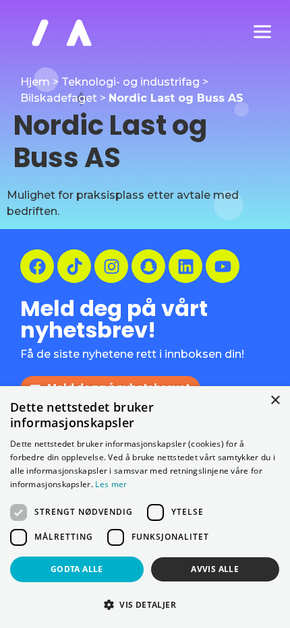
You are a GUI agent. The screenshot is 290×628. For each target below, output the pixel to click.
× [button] (275, 401)
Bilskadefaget (58, 98)
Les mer (111, 484)
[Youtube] (222, 266)
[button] (145, 604)
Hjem (35, 81)
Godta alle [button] (77, 569)
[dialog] (145, 507)
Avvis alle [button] (215, 569)
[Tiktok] (74, 266)
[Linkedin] (185, 266)
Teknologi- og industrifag (130, 81)
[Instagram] (111, 266)
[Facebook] (37, 266)
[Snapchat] (148, 266)
